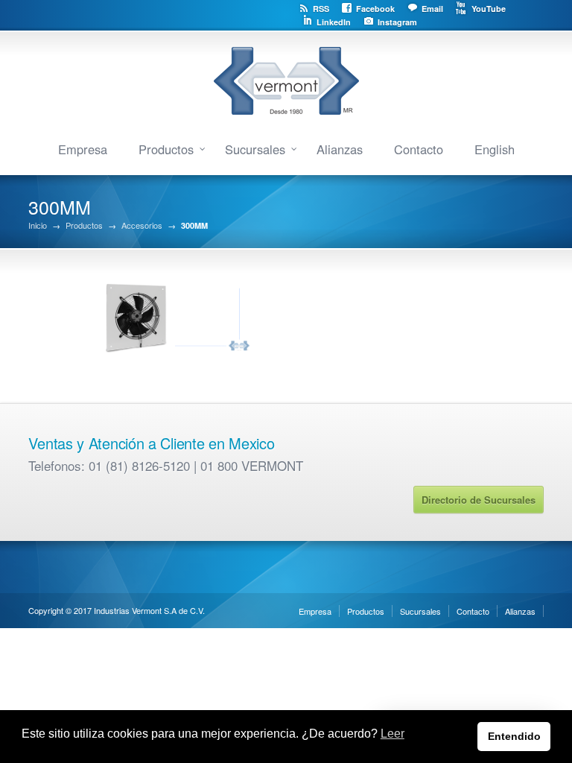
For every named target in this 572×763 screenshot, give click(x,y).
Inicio (37, 225)
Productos (166, 149)
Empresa (82, 149)
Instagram (397, 22)
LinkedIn (334, 22)
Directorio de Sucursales (479, 500)
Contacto (418, 149)
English (494, 149)
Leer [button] (392, 733)
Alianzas (340, 149)
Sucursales (255, 149)
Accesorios (141, 225)
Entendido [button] (514, 736)
